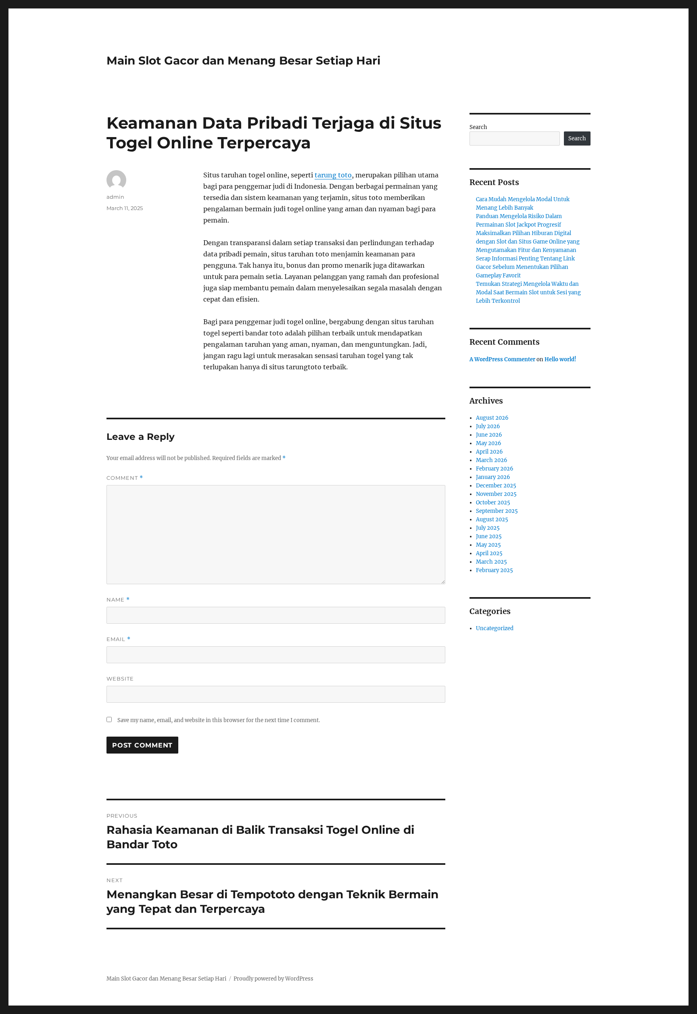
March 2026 (491, 460)
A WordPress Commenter (502, 359)
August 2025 (492, 519)
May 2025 (488, 544)
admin (115, 197)
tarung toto (333, 175)
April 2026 (489, 451)
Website (120, 678)
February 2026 (494, 468)
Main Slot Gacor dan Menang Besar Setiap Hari (243, 60)
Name (118, 599)
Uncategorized (494, 628)
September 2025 (497, 511)
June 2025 (489, 536)
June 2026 (489, 434)
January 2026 (493, 477)
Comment (124, 478)
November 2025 (496, 494)
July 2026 (488, 426)
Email (118, 639)
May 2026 (488, 443)
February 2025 (494, 570)
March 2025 (491, 561)
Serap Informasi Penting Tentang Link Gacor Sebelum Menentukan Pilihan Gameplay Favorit (525, 267)
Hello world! (560, 359)
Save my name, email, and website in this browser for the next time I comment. (218, 720)
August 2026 (492, 417)
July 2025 (488, 528)
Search (478, 127)
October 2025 (493, 502)
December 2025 (496, 485)
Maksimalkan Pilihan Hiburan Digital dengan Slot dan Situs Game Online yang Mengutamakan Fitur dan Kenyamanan (528, 242)
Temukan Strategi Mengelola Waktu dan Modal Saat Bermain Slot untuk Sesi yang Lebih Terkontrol (528, 292)
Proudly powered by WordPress (273, 978)
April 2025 (489, 553)
